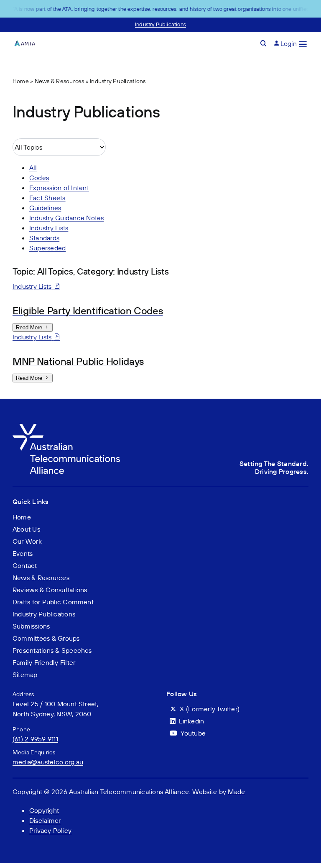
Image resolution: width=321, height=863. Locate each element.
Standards (44, 238)
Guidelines (45, 208)
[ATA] (66, 427)
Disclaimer (45, 820)
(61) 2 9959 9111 (35, 739)
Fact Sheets (47, 197)
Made (236, 791)
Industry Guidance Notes (66, 218)
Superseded (47, 248)
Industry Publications (160, 24)
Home (21, 81)
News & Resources (59, 81)
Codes (39, 177)
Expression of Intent (59, 187)
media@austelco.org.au (48, 762)
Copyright (44, 810)
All (33, 167)
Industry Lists (48, 228)
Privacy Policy (50, 830)
